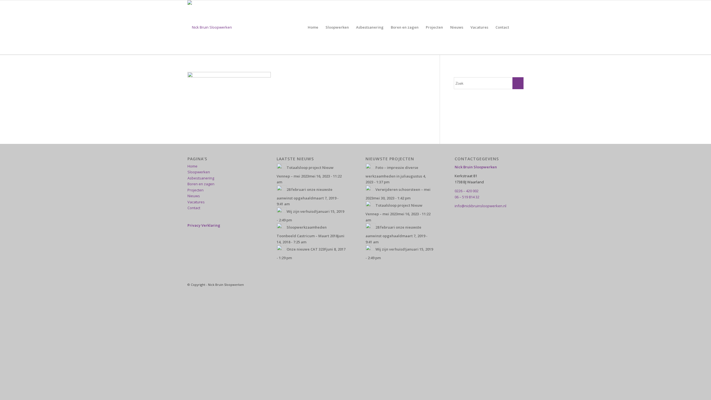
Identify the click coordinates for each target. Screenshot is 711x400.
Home (192, 166)
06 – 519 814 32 (467, 196)
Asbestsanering (200, 178)
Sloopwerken (198, 171)
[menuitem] (313, 27)
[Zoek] (518, 27)
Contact (193, 207)
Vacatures (196, 201)
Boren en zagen (200, 183)
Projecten (195, 190)
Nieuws (193, 195)
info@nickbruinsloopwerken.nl (480, 205)
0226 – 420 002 (467, 190)
